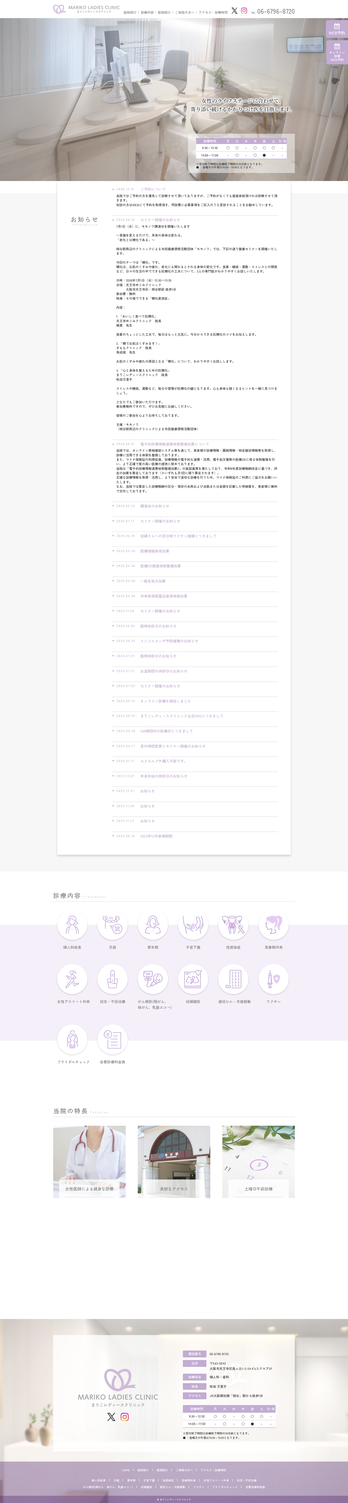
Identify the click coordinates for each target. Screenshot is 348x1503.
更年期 (152, 947)
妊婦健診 (193, 1001)
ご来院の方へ (184, 12)
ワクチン (273, 1001)
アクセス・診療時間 (213, 12)
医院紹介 (164, 12)
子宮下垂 (193, 947)
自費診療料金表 (112, 1061)
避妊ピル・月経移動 (233, 1001)
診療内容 (147, 12)
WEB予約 (337, 33)
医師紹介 (130, 12)
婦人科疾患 (72, 947)
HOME (126, 1470)
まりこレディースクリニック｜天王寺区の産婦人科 (86, 9)
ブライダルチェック (72, 1061)
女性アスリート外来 (72, 1001)
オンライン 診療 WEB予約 (337, 56)
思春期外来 (274, 947)
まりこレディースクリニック (175, 1499)
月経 (112, 947)
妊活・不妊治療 (112, 1001)
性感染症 (233, 947)
